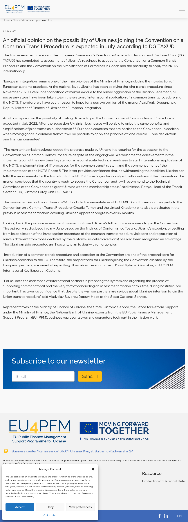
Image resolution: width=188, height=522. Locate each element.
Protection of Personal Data (163, 481)
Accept (20, 507)
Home (6, 20)
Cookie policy (50, 515)
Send (87, 376)
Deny (50, 507)
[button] (93, 469)
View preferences (80, 507)
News (16, 20)
